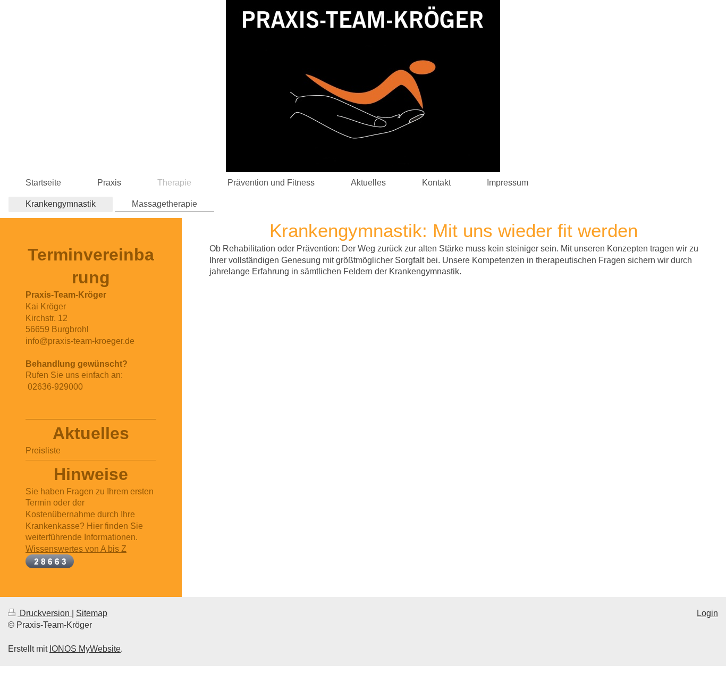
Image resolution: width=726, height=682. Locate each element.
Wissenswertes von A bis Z (76, 548)
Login (707, 613)
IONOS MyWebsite (85, 648)
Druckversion (45, 613)
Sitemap (91, 613)
